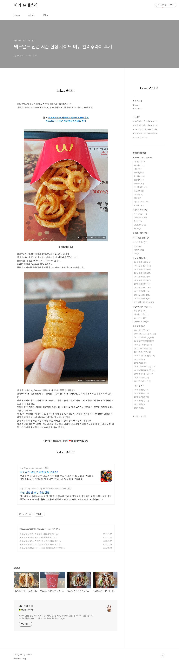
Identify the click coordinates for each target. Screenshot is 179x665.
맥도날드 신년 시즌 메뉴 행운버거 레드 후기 (39, 541)
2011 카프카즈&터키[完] (145, 334)
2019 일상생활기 (142, 284)
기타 (137, 198)
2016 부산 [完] (141, 393)
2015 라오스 (140, 363)
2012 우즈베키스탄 (143, 345)
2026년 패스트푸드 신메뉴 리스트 (145, 121)
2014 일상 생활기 (142, 266)
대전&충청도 (140, 218)
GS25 (138, 246)
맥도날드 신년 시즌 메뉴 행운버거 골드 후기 (39, 544)
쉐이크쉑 (139, 183)
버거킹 (139, 173)
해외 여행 (139, 326)
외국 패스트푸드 (141, 202)
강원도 (138, 221)
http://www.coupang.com (31, 468)
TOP (163, 655)
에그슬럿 (138, 194)
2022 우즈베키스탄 (142, 381)
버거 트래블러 (26, 5)
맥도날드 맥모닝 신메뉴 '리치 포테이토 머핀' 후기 (41, 548)
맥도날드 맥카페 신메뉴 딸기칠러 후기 (36, 537)
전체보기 (139, 153)
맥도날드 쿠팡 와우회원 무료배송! (39, 472)
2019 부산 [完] (141, 401)
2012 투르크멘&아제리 (144, 341)
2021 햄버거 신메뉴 (140, 137)
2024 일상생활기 (141, 238)
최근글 (135, 416)
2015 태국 (139, 359)
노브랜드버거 (140, 187)
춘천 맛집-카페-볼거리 (144, 302)
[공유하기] (26, 514)
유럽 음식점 (140, 311)
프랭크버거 (139, 191)
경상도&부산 (140, 225)
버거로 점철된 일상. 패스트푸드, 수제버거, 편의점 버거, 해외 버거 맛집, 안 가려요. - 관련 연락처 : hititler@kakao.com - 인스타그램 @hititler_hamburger (56, 617)
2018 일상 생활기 (142, 280)
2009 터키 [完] (141, 330)
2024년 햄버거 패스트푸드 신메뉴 (145, 129)
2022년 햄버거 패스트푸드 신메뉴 (145, 133)
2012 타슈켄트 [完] (143, 348)
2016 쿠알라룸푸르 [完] (144, 367)
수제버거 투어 (140, 210)
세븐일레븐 (139, 250)
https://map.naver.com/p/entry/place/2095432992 (43, 488)
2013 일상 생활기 (142, 262)
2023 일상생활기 (142, 298)
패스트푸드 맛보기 (27, 529)
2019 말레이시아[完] (143, 374)
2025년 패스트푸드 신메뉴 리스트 (145, 125)
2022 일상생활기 (142, 295)
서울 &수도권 (140, 214)
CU (136, 254)
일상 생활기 (140, 258)
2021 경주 (139, 404)
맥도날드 (40, 529)
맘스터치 (139, 176)
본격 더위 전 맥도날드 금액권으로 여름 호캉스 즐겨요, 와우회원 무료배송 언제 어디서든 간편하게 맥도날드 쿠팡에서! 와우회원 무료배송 (57, 477)
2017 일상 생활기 (142, 277)
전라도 (138, 228)
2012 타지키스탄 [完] (144, 337)
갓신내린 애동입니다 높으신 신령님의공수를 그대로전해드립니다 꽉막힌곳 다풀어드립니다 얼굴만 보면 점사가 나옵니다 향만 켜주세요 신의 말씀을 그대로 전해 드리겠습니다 (65, 498)
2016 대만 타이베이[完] (144, 370)
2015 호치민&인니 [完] (144, 356)
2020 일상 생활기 (142, 288)
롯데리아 (139, 165)
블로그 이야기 (140, 233)
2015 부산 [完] (141, 390)
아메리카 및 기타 (141, 322)
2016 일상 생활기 (142, 273)
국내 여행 (138, 386)
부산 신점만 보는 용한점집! (35, 492)
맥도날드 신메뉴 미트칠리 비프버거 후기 (37, 534)
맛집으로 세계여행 (142, 307)
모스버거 (139, 180)
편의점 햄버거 (140, 242)
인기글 (143, 416)
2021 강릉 (139, 408)
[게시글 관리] (29, 514)
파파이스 (139, 205)
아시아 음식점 (141, 314)
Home (17, 15)
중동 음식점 (140, 318)
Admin (31, 15)
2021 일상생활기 (142, 291)
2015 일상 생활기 (142, 269)
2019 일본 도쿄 (141, 377)
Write (45, 15)
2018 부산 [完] (141, 397)
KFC (138, 169)
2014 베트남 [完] (142, 352)
